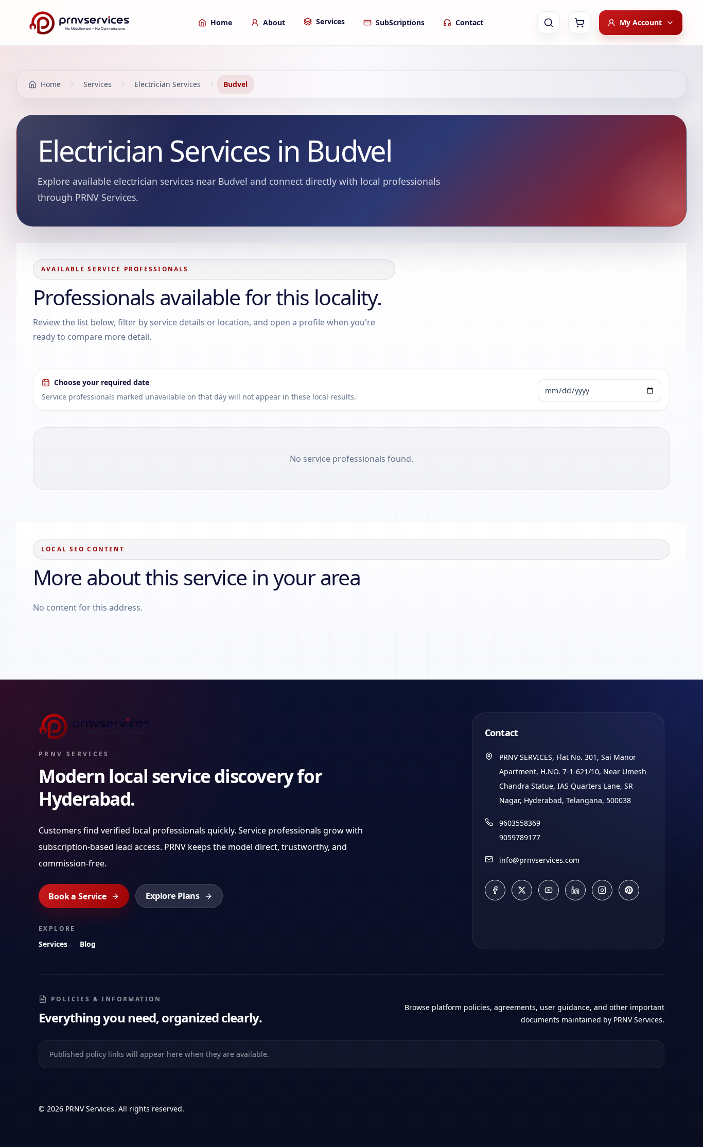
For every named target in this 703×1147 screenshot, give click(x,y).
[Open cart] (579, 22)
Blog (88, 944)
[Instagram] (602, 890)
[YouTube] (548, 890)
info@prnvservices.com (539, 860)
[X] (522, 890)
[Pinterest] (629, 890)
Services (53, 944)
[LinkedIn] (575, 890)
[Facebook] (495, 890)
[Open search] (548, 22)
